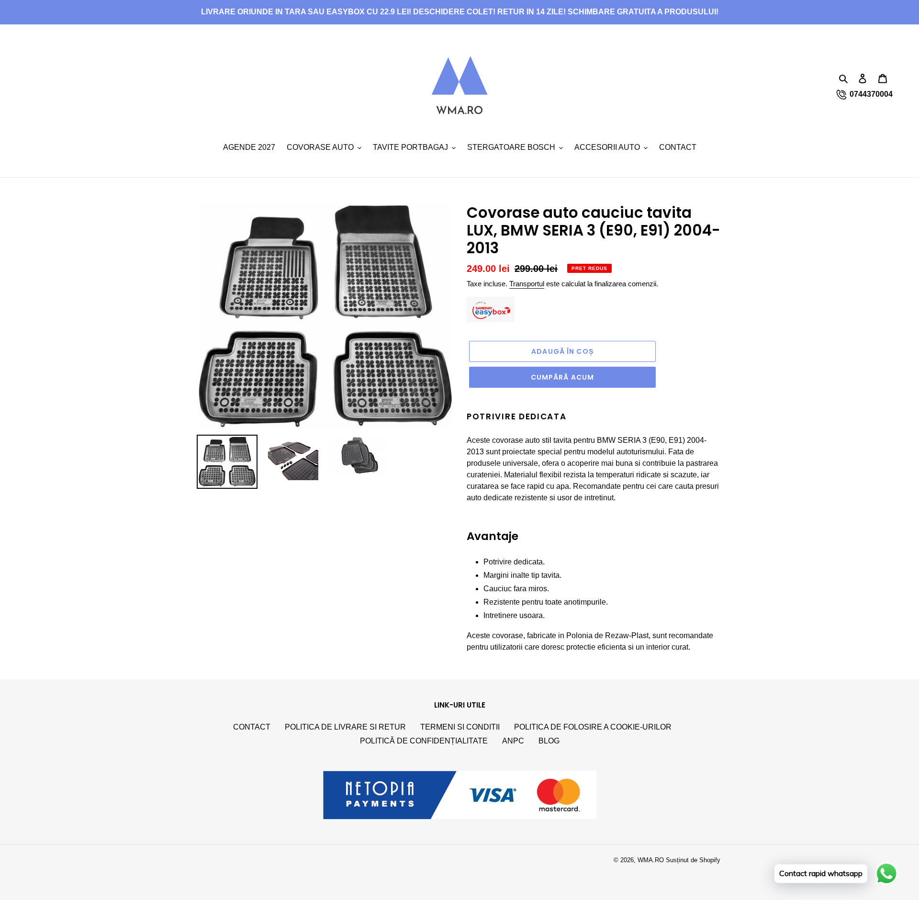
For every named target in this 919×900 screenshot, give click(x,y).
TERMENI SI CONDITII (460, 727)
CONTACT (251, 727)
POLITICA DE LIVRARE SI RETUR (345, 727)
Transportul (526, 284)
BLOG (549, 741)
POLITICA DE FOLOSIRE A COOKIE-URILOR (593, 727)
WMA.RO (651, 860)
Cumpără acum (562, 377)
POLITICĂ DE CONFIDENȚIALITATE (424, 741)
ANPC (513, 741)
